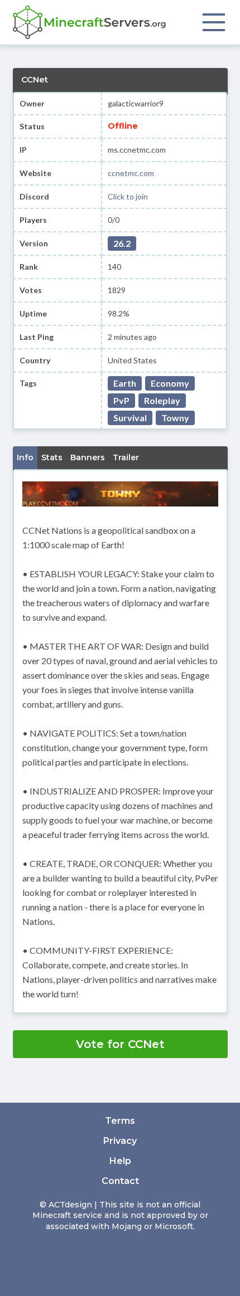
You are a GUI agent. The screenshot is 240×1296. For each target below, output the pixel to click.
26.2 (122, 243)
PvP (121, 400)
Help (120, 1161)
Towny (175, 417)
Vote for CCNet (120, 1044)
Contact (120, 1181)
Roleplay (162, 400)
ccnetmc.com (131, 173)
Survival (130, 417)
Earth (124, 383)
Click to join (128, 196)
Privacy (120, 1141)
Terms (120, 1120)
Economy (170, 383)
